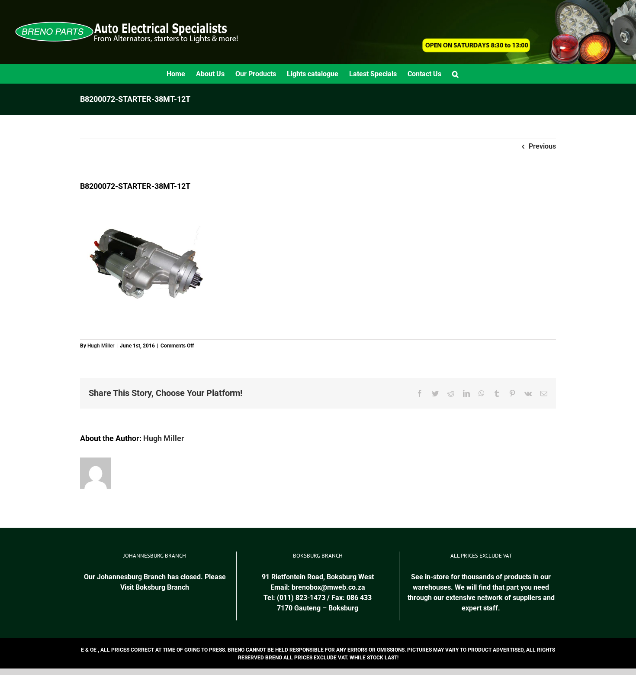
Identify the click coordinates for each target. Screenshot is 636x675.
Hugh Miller (100, 346)
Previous (542, 146)
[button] (455, 74)
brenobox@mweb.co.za (328, 587)
